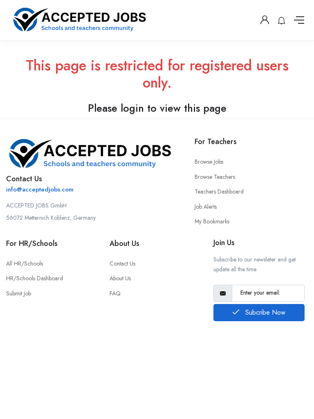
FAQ (115, 293)
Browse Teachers (215, 177)
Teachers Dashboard (219, 191)
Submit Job (18, 293)
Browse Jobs (209, 162)
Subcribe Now (264, 312)
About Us (120, 278)
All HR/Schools (24, 263)
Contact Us (122, 263)
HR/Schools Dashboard (34, 278)
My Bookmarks (212, 221)
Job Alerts (206, 207)
